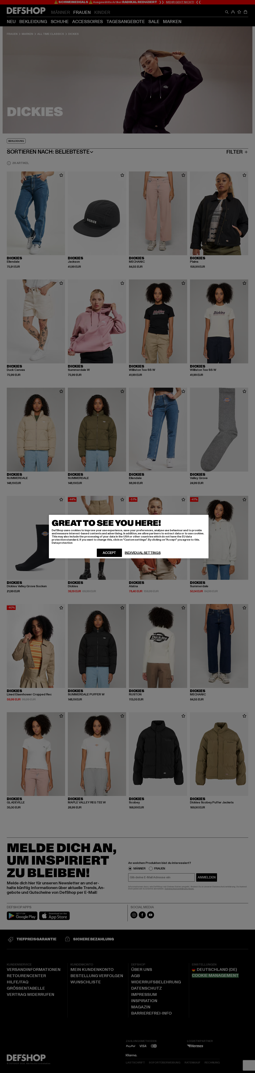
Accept (109, 552)
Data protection (62, 543)
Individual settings (142, 553)
